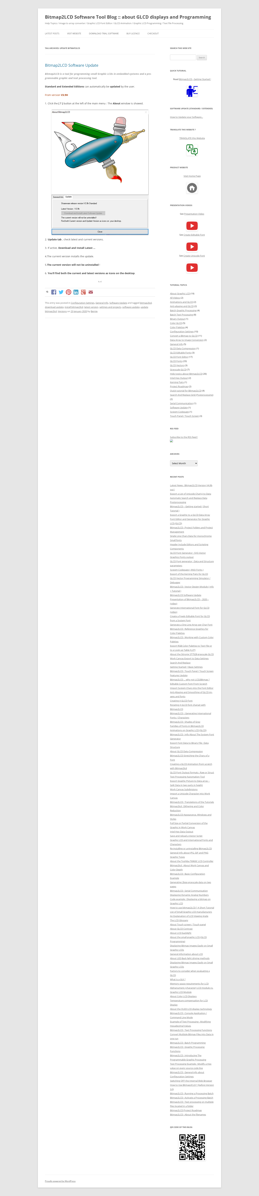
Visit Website (74, 33)
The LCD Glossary (179, 920)
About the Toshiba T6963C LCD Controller (191, 861)
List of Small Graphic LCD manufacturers (191, 911)
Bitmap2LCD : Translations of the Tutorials (192, 802)
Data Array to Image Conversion (187, 340)
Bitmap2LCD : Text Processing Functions (191, 1030)
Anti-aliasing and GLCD (182, 306)
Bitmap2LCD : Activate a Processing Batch (191, 1097)
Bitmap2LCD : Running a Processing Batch (192, 1093)
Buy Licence (133, 33)
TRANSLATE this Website (192, 138)
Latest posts (52, 33)
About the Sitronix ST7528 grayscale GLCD (192, 654)
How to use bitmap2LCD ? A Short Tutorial (192, 907)
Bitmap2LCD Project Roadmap (186, 1110)
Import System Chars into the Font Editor (191, 688)
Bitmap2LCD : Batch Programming (188, 1042)
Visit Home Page (192, 176)
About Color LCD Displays (183, 996)
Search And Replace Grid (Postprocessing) (191, 394)
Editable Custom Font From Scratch (188, 683)
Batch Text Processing (181, 314)
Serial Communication (181, 403)
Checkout (153, 33)
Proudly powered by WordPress (60, 1181)
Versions (62, 311)
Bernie (94, 311)
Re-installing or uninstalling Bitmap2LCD (191, 848)
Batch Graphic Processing (183, 310)
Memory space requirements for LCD (189, 983)
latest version (91, 307)
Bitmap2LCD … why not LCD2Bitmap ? (190, 679)
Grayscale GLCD (178, 369)
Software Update (118, 302)
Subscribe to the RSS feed (183, 437)
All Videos (175, 297)
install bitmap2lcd (74, 307)
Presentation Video (194, 213)
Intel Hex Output (179, 378)
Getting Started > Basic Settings (186, 666)
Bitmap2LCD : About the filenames (188, 1114)
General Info (101, 302)
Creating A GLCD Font (181, 700)
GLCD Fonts (176, 361)
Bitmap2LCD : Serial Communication (189, 890)
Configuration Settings (82, 302)
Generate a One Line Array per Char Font (191, 624)
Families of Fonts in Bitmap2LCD (187, 726)
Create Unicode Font (194, 255)
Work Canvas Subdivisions (184, 789)
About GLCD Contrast (181, 928)
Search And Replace (180, 662)
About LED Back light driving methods (189, 958)
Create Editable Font (194, 234)
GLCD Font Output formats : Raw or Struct (192, 772)
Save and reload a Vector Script (186, 835)
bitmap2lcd (146, 302)
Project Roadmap (179, 386)
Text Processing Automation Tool (187, 776)
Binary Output (177, 318)
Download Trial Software (104, 33)
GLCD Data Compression (183, 348)
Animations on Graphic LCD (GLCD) (188, 730)
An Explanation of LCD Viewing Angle (189, 916)
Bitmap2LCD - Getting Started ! (195, 79)
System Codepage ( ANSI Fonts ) (187, 569)
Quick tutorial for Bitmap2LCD (185, 390)
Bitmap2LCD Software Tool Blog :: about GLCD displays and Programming (128, 17)
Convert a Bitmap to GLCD (184, 335)
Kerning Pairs (177, 382)
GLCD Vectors (177, 365)
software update (131, 307)
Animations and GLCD (181, 302)
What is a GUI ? (178, 979)
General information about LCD (186, 954)
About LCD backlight (180, 933)
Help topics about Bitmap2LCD (186, 373)
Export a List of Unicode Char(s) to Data (190, 493)
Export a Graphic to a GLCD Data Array (190, 514)
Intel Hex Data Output (181, 831)
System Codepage (179, 411)
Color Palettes (177, 327)
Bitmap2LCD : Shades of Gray (185, 721)
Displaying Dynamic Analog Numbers (189, 895)
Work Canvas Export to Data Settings (189, 658)
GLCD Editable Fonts (180, 352)
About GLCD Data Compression (186, 751)
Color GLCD (176, 323)
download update (54, 307)
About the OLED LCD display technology (191, 1009)
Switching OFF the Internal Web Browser (191, 1080)
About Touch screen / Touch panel (188, 924)
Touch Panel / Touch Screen (184, 416)
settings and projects (110, 307)
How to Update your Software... (186, 117)
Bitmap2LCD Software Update (71, 65)
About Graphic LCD (180, 293)
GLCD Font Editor (179, 356)
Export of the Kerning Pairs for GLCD (189, 574)
